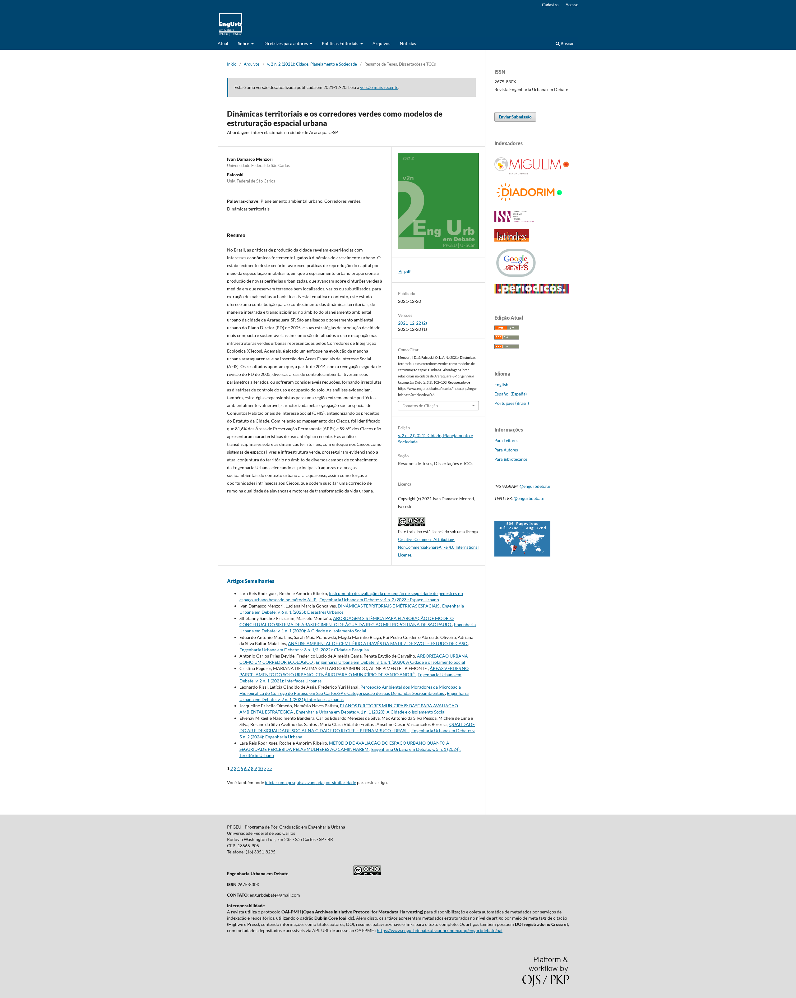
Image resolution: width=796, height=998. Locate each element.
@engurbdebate (535, 486)
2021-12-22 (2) (412, 323)
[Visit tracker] (522, 554)
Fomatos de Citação (420, 405)
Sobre (244, 43)
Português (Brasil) (511, 403)
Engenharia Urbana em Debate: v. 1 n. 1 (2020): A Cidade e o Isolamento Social (390, 662)
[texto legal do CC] (367, 873)
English (501, 384)
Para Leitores (506, 440)
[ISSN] (514, 220)
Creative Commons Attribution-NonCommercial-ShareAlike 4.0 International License (438, 547)
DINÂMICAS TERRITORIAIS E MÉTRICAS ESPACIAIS (389, 605)
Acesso (572, 4)
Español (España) (510, 393)
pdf (407, 271)
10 (260, 768)
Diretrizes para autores (286, 43)
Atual (223, 43)
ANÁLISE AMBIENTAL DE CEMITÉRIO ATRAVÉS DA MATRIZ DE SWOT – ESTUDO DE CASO (378, 643)
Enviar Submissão (515, 116)
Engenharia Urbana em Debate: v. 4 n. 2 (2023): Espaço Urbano (379, 599)
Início (231, 64)
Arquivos (381, 43)
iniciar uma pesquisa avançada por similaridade (310, 782)
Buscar (567, 43)
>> (269, 768)
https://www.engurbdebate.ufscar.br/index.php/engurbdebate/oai (439, 930)
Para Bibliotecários (511, 459)
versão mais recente (379, 87)
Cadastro (550, 4)
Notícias (408, 43)
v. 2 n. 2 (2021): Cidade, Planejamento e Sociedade (312, 64)
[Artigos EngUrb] (531, 291)
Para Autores (506, 449)
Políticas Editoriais (340, 43)
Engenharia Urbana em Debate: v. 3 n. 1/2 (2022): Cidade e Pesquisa (304, 649)
